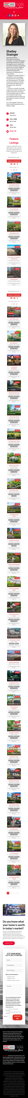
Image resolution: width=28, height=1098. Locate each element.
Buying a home (11, 976)
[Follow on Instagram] (12, 15)
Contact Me (9, 943)
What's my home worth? (13, 980)
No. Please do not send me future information (13, 1013)
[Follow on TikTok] (15, 15)
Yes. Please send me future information (12, 1010)
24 (14, 170)
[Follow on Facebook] (10, 15)
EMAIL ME (13, 131)
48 (16, 170)
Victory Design (19, 1073)
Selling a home (11, 978)
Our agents (5, 1055)
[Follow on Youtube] (18, 15)
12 (11, 170)
